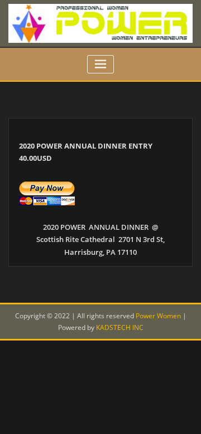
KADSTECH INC (119, 327)
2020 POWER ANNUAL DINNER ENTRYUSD (85, 152)
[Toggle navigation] (100, 64)
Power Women (158, 315)
